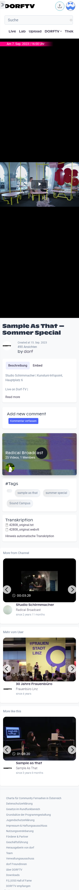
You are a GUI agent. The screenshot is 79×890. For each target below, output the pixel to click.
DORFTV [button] (52, 31)
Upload (35, 31)
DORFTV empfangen (18, 886)
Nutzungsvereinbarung (20, 831)
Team (9, 853)
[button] (59, 6)
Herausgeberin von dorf (20, 847)
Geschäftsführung (17, 842)
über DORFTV (14, 869)
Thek (69, 31)
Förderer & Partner (17, 836)
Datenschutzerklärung (19, 803)
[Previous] (7, 589)
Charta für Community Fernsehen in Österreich (33, 798)
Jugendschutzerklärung (20, 820)
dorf (28, 351)
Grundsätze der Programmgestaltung (28, 814)
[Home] (28, 6)
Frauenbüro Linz (27, 689)
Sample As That (26, 768)
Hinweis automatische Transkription (29, 536)
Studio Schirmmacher (35, 605)
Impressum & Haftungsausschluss (26, 825)
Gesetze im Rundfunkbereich (23, 809)
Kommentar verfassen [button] (23, 420)
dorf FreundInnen (16, 864)
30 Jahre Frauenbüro (34, 684)
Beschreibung (17, 365)
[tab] (18, 365)
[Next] (72, 589)
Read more (12, 397)
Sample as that (29, 763)
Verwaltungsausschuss (20, 858)
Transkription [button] (19, 520)
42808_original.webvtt (24, 529)
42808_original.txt (21, 525)
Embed (37, 365)
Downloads (13, 875)
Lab (22, 31)
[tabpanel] (39, 386)
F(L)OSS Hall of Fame (19, 880)
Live (12, 31)
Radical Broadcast (24, 452)
